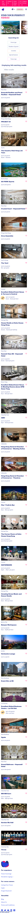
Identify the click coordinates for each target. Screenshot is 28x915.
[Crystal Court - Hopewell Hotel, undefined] (26, 209)
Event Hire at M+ (7, 681)
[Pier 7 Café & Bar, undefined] (26, 505)
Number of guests (13, 46)
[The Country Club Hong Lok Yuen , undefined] (26, 152)
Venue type (14, 59)
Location (13, 50)
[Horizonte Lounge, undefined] (26, 654)
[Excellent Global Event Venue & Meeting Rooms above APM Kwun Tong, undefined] (26, 387)
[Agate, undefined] (26, 738)
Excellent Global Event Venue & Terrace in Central (12, 293)
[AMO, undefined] (26, 418)
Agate (3, 737)
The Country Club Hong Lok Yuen (12, 152)
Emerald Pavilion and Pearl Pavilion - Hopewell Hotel (11, 93)
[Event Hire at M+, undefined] (26, 681)
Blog (2, 899)
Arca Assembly (7, 236)
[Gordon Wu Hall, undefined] (26, 823)
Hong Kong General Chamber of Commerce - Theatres (12, 477)
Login (3, 888)
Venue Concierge (6, 874)
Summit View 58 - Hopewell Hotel (12, 355)
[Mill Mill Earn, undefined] (26, 794)
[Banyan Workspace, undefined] (26, 625)
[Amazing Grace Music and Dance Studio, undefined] (26, 595)
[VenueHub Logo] (3, 9)
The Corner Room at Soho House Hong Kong (11, 535)
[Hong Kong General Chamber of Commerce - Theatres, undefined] (26, 477)
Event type (13, 42)
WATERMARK (6, 565)
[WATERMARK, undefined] (26, 565)
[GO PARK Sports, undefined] (26, 182)
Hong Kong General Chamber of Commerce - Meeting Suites (13, 448)
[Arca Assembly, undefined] (26, 236)
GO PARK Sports (7, 181)
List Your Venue (3, 3)
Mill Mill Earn (6, 793)
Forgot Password (6, 891)
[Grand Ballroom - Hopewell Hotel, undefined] (26, 766)
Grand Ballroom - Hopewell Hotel (11, 765)
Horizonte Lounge (8, 654)
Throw (3, 850)
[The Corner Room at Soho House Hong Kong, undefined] (26, 535)
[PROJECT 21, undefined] (26, 122)
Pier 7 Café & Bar (8, 505)
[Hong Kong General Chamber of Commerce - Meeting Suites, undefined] (26, 448)
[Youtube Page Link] (8, 910)
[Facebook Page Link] (2, 910)
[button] (3, 81)
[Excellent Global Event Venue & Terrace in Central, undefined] (26, 293)
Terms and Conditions (8, 905)
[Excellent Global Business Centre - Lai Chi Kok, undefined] (26, 708)
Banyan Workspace (9, 625)
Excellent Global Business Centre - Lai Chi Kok (11, 707)
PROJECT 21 (6, 122)
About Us (4, 902)
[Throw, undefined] (26, 850)
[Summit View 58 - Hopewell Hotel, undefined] (26, 355)
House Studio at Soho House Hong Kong (12, 324)
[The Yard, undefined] (26, 263)
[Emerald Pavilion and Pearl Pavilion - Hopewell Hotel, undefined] (26, 94)
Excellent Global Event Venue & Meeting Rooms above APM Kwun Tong (12, 387)
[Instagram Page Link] (14, 910)
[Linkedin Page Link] (11, 910)
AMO (3, 418)
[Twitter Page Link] (5, 910)
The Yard (4, 263)
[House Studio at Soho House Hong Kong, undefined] (26, 324)
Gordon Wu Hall (7, 822)
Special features (13, 55)
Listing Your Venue (7, 885)
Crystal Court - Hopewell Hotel (13, 209)
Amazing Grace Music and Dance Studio (11, 595)
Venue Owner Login (15, 3)
